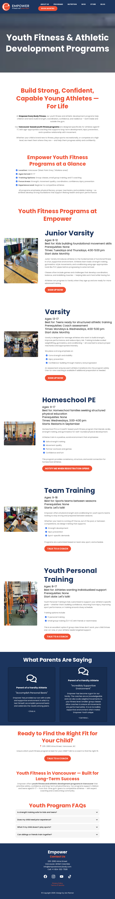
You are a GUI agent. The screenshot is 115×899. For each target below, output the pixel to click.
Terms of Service (57, 885)
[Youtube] (62, 876)
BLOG (103, 4)
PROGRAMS (58, 4)
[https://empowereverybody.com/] (16, 6)
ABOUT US (45, 4)
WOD (83, 4)
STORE (93, 4)
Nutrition (72, 4)
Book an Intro (47, 8)
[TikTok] (70, 876)
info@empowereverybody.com (57, 866)
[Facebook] (45, 876)
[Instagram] (53, 876)
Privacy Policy (57, 883)
